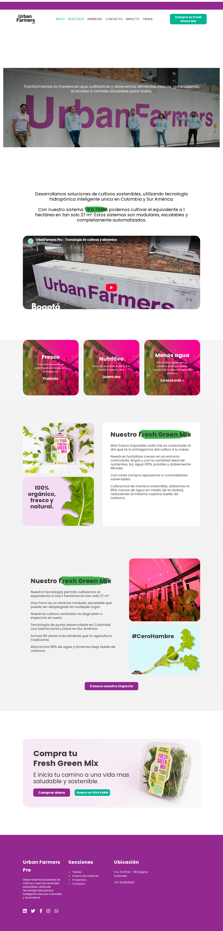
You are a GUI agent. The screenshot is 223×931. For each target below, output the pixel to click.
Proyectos (79, 880)
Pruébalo (50, 378)
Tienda (76, 872)
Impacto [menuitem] (132, 19)
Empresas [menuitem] (95, 19)
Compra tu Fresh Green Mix (188, 19)
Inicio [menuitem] (60, 19)
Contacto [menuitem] (114, 19)
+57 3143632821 (124, 882)
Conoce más (171, 380)
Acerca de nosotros (85, 876)
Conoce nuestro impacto (111, 686)
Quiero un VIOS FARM (92, 792)
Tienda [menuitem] (148, 19)
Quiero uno (111, 376)
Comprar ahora (51, 792)
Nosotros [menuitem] (76, 19)
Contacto (78, 884)
